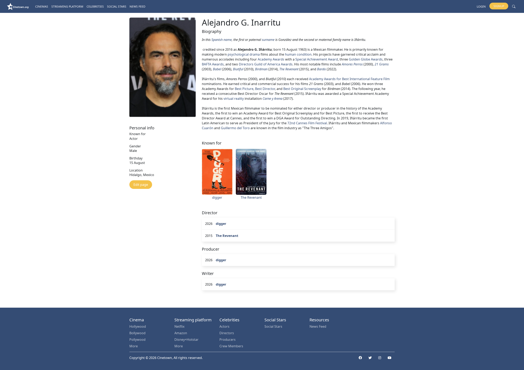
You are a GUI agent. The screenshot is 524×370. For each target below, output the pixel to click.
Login (481, 6)
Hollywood (137, 326)
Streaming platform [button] (67, 6)
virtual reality (234, 98)
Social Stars (116, 6)
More (133, 346)
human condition (298, 54)
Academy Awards (271, 59)
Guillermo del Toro (235, 128)
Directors (226, 333)
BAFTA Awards (213, 64)
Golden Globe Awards (366, 59)
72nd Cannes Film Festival (307, 123)
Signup (499, 6)
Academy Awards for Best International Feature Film (349, 79)
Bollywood (137, 333)
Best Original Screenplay (302, 88)
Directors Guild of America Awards (265, 64)
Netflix (179, 326)
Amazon (180, 333)
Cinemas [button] (41, 6)
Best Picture (244, 88)
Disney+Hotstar (186, 339)
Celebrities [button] (95, 6)
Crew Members (231, 346)
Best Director (265, 88)
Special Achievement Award (316, 59)
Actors (224, 326)
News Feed (137, 6)
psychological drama (244, 54)
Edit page (140, 184)
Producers (227, 339)
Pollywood (137, 339)
